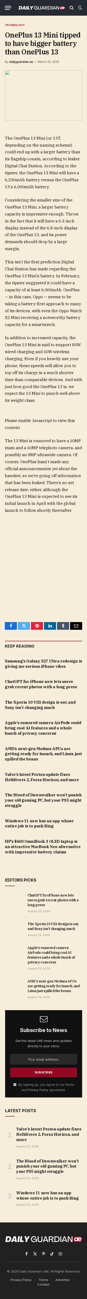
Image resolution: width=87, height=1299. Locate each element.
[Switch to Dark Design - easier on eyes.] (79, 8)
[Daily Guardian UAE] (41, 7)
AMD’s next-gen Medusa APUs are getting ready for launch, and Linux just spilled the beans (43, 754)
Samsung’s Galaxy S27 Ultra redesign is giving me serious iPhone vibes (43, 664)
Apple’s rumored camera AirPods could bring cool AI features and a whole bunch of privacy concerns (43, 728)
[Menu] (8, 7)
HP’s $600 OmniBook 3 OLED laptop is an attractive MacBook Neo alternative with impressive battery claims (42, 846)
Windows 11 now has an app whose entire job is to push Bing (39, 823)
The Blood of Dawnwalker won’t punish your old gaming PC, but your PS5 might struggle (43, 800)
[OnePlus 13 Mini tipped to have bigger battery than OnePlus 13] (43, 95)
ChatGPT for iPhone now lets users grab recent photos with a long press (41, 684)
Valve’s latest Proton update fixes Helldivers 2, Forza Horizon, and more (42, 777)
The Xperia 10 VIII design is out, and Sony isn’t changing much (40, 705)
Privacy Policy (38, 1090)
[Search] (72, 7)
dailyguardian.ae (21, 62)
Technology (15, 25)
